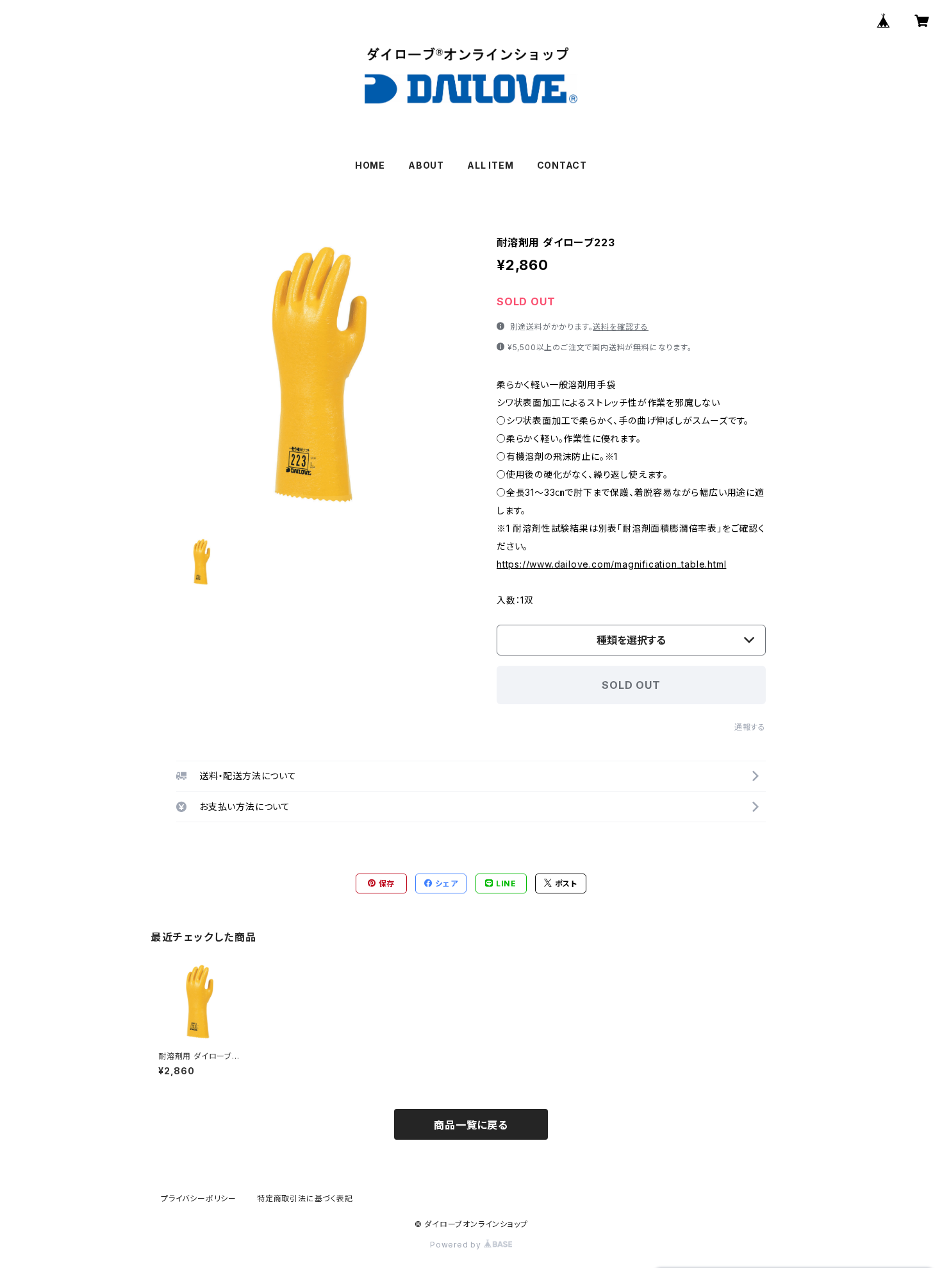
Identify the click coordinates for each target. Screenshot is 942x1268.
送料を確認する (621, 327)
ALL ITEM (490, 165)
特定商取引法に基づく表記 (305, 1198)
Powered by (457, 1244)
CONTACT (562, 165)
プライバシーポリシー (198, 1198)
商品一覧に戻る (471, 1125)
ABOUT (426, 165)
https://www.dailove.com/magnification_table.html (611, 564)
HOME (370, 165)
